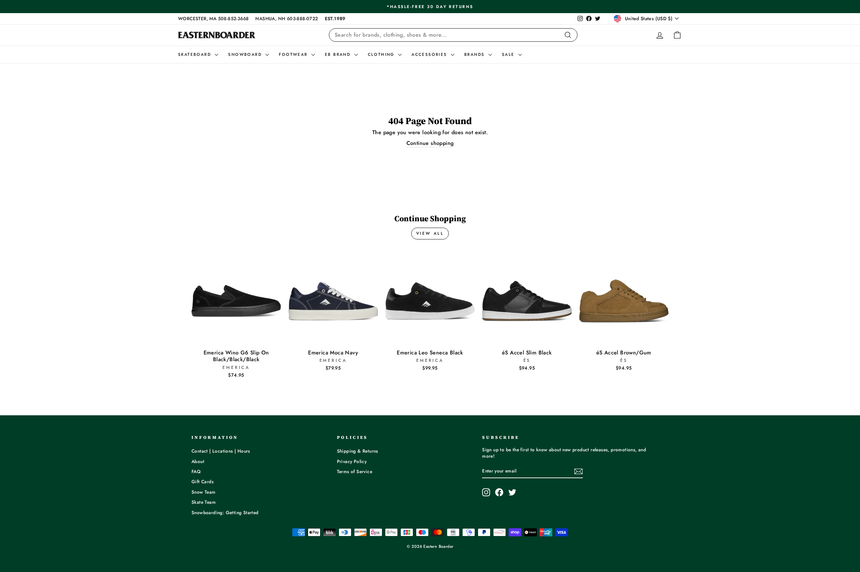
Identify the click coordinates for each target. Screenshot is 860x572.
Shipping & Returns (357, 451)
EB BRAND (339, 54)
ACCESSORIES (430, 54)
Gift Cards (202, 481)
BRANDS (475, 54)
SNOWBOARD (246, 54)
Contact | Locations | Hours (220, 451)
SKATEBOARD (195, 54)
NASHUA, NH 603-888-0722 (286, 18)
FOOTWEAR (294, 54)
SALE (509, 54)
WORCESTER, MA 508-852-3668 (213, 18)
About (197, 461)
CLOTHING (382, 54)
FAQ (196, 471)
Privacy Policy (352, 461)
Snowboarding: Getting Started (225, 512)
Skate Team (203, 502)
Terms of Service (354, 471)
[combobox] (453, 35)
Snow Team (203, 492)
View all (430, 233)
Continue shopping (430, 143)
